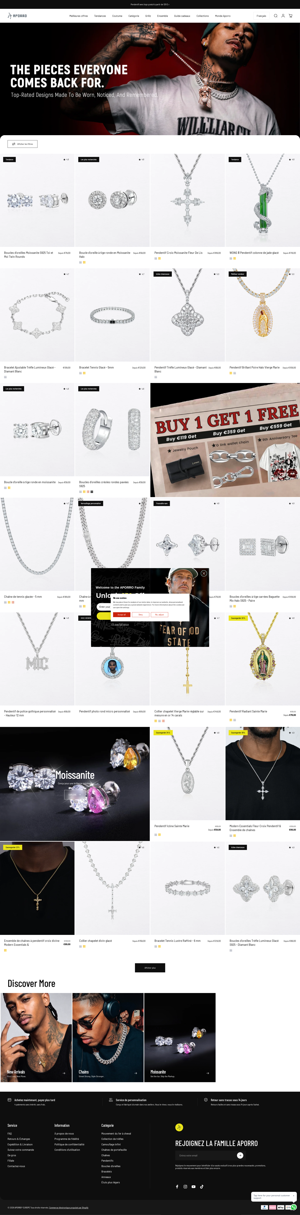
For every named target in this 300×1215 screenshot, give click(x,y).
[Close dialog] (204, 573)
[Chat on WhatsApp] (294, 1207)
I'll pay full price (120, 624)
